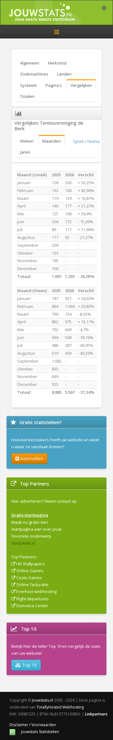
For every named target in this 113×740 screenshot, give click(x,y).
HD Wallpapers (30, 564)
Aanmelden (31, 458)
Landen (64, 74)
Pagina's (54, 85)
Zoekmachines (34, 74)
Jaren (25, 152)
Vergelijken (81, 85)
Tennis (93, 141)
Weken (27, 141)
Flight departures (32, 599)
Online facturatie (32, 584)
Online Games (30, 570)
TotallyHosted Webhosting (60, 707)
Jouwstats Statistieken (40, 731)
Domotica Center (32, 605)
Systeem (28, 85)
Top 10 (29, 665)
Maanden (51, 141)
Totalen (27, 96)
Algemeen (29, 63)
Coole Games (29, 577)
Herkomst (57, 63)
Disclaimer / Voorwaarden (32, 724)
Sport (78, 141)
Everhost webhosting (36, 591)
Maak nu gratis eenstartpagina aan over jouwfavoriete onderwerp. (36, 529)
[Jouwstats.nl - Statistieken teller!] (12, 731)
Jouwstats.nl (42, 700)
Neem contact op (61, 501)
